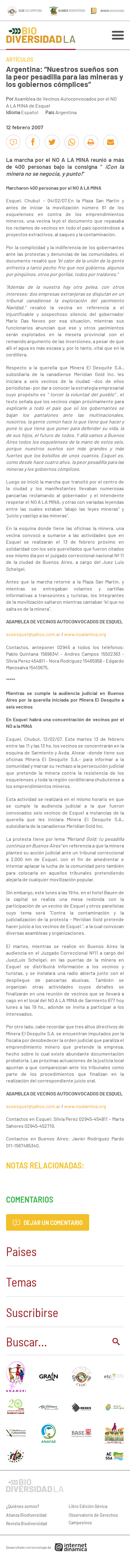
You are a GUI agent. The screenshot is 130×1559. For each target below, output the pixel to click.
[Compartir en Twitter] (52, 142)
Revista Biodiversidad (26, 1523)
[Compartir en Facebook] (32, 142)
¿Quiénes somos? (22, 1506)
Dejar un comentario (52, 1222)
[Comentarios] (13, 142)
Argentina (65, 112)
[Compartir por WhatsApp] (71, 142)
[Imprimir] (91, 142)
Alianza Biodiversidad (26, 1515)
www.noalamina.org (85, 634)
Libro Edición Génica (88, 1506)
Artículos (19, 59)
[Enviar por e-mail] (110, 142)
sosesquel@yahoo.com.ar (33, 634)
